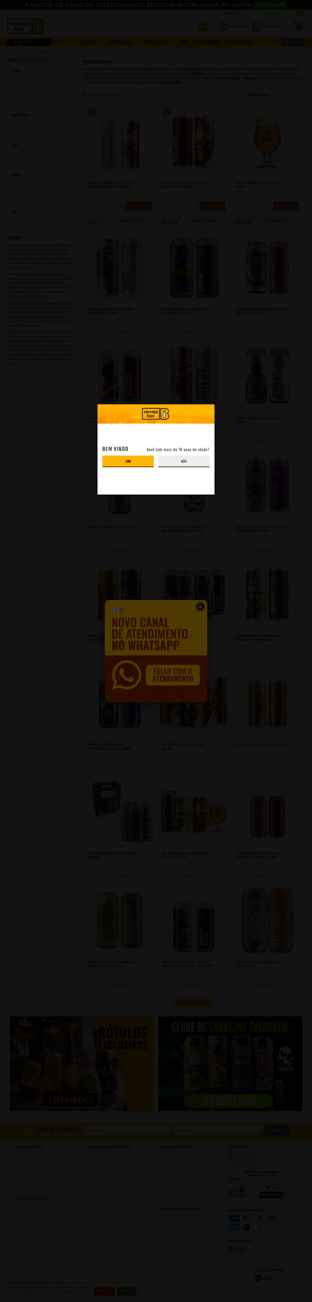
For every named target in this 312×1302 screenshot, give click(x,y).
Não (184, 461)
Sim (128, 461)
